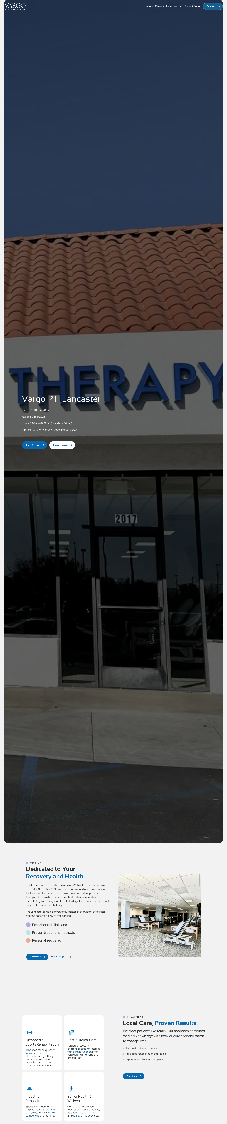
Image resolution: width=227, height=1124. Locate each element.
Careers (159, 6)
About (149, 6)
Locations (171, 6)
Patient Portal (192, 6)
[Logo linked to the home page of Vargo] (15, 6)
